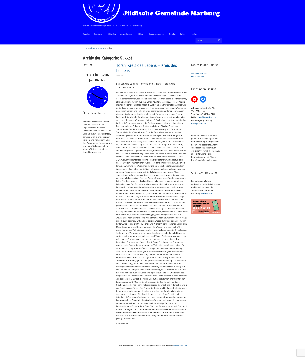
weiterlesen (206, 193)
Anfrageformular (198, 123)
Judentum (172, 34)
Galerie (182, 34)
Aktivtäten (112, 34)
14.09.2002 (120, 75)
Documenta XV (197, 76)
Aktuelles (86, 34)
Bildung (140, 34)
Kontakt (194, 34)
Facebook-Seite (180, 345)
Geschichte (98, 34)
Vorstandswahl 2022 (200, 73)
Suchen (219, 40)
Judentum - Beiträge (97, 48)
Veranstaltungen (126, 34)
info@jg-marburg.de (207, 117)
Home (85, 48)
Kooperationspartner (157, 34)
